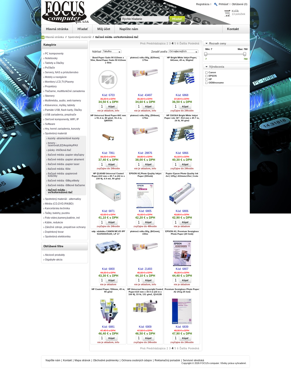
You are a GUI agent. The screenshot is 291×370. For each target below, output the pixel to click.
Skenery (50, 95)
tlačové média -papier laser (63, 164)
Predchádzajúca (156, 43)
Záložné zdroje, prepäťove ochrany (65, 227)
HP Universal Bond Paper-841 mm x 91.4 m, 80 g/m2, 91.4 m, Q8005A (108, 118)
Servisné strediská (193, 360)
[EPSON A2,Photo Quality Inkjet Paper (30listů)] (145, 196)
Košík (235, 11)
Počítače (50, 67)
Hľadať (83, 29)
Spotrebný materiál (79, 37)
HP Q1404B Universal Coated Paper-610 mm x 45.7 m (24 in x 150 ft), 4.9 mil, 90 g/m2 (108, 176)
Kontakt (233, 29)
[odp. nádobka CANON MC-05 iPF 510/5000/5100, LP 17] (108, 247)
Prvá (143, 43)
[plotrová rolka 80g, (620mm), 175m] (145, 73)
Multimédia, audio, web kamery (63, 100)
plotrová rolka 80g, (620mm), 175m (145, 58)
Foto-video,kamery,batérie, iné (62, 217)
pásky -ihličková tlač (59, 150)
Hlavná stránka (57, 29)
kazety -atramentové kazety (63, 138)
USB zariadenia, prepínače (60, 114)
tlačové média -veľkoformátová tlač (60, 191)
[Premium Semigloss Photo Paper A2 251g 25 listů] (182, 311)
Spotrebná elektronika (58, 236)
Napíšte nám (129, 29)
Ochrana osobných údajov (136, 360)
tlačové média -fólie (59, 168)
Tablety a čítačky (54, 62)
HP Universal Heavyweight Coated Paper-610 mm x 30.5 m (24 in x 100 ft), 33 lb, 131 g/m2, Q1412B (145, 291)
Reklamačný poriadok (167, 360)
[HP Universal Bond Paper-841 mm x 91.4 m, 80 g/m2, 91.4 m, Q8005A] (108, 138)
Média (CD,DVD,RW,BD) (59, 203)
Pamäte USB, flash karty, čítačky (63, 109)
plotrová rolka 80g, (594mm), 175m (145, 116)
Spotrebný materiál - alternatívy (63, 198)
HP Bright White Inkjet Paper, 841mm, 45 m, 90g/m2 (182, 58)
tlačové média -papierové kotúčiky (62, 174)
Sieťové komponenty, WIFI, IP (62, 119)
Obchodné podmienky (106, 360)
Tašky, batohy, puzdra (57, 213)
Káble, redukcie (54, 222)
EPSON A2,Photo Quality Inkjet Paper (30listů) (145, 174)
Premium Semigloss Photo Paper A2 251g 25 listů (182, 290)
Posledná (193, 43)
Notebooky (51, 58)
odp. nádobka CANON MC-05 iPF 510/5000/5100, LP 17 (108, 232)
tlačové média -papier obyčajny (66, 154)
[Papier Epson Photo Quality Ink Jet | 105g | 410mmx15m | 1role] (182, 194)
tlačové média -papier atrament (66, 159)
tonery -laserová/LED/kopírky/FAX (63, 144)
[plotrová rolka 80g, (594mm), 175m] (145, 131)
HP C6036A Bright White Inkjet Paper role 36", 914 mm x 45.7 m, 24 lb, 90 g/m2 (181, 118)
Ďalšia (183, 43)
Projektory (51, 86)
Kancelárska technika (57, 208)
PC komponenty (54, 53)
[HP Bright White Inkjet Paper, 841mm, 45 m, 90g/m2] (182, 76)
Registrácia (202, 4)
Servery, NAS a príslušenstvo (61, 72)
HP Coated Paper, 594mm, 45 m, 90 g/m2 (108, 290)
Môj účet (103, 29)
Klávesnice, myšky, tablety (60, 105)
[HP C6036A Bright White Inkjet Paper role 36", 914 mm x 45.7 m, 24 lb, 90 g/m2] (182, 134)
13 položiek (238, 14)
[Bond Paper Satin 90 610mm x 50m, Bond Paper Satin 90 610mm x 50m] (108, 80)
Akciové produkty (55, 254)
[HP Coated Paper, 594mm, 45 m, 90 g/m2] (108, 311)
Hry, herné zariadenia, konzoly (62, 128)
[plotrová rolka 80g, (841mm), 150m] (145, 247)
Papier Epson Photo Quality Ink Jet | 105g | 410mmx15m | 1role (182, 174)
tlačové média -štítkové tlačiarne (66, 185)
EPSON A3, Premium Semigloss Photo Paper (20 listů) (182, 232)
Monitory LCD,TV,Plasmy (59, 81)
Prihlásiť (224, 4)
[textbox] (145, 19)
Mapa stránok (82, 360)
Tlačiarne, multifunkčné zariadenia (65, 91)
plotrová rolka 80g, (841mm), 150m (145, 232)
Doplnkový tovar (54, 231)
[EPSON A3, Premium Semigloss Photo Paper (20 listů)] (182, 254)
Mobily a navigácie (56, 77)
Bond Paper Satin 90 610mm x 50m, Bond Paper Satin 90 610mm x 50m (108, 60)
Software (50, 124)
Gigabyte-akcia (53, 259)
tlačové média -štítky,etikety (63, 180)
